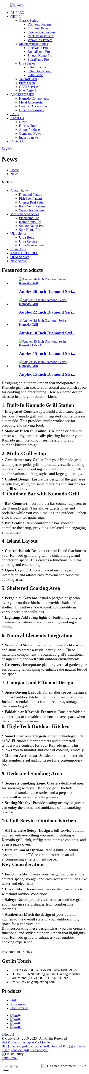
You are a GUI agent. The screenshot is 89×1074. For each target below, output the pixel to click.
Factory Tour (28, 126)
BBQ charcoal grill (15, 1046)
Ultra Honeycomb (40, 71)
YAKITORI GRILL (24, 253)
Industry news (28, 137)
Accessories (18, 1004)
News (23, 122)
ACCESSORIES (22, 94)
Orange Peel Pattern (41, 32)
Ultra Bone (35, 75)
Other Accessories (31, 110)
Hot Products (11, 1042)
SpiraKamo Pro (38, 59)
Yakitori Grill (28, 79)
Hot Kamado (19, 1008)
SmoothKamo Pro (40, 55)
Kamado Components (34, 98)
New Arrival (27, 90)
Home (14, 170)
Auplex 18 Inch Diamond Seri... (47, 333)
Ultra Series (27, 63)
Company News (30, 133)
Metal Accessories (31, 102)
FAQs (14, 114)
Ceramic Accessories (33, 106)
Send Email (9, 1058)
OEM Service (28, 87)
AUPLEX (17, 13)
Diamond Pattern (39, 24)
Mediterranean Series (33, 44)
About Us (17, 118)
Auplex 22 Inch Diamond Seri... (47, 312)
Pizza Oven (27, 83)
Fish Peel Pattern (39, 28)
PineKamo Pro (38, 48)
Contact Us (18, 141)
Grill (13, 1000)
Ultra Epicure (37, 67)
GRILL (15, 16)
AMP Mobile (41, 1042)
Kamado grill (39, 1050)
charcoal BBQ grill (63, 1046)
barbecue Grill (39, 1046)
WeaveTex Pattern (40, 40)
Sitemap (25, 1042)
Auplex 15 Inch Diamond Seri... (47, 353)
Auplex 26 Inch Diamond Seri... (47, 291)
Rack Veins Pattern (41, 36)
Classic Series (28, 20)
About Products (29, 129)
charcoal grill (20, 1050)
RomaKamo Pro (39, 51)
